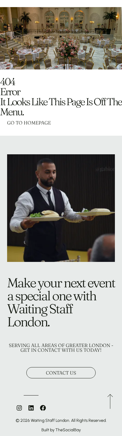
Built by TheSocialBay (61, 429)
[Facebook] (43, 408)
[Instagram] (19, 408)
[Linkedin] (31, 408)
